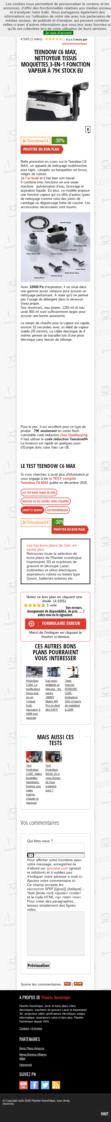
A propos (36, 1028)
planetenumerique (74, 43)
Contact (24, 1028)
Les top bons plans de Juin (39, 492)
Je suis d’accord (58, 33)
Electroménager (57, 510)
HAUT (104, 1113)
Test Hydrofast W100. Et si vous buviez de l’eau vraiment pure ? (53, 778)
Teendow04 (37, 141)
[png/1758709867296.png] (55, 247)
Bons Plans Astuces (31, 1048)
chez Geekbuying (74, 435)
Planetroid (25, 1064)
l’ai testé (32, 178)
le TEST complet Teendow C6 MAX (48, 481)
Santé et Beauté (32, 510)
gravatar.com (57, 868)
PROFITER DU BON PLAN (41, 149)
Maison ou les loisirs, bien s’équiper (45, 501)
